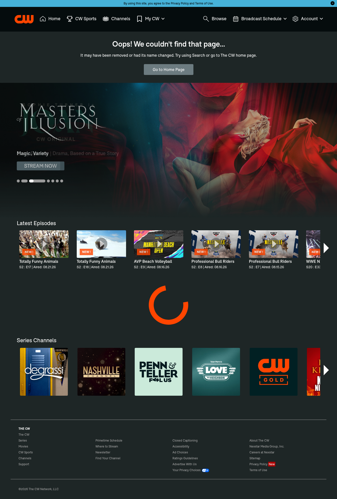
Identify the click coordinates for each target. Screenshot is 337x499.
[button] (326, 248)
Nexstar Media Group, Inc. (266, 446)
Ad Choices (180, 452)
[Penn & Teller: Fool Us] (158, 371)
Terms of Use (204, 3)
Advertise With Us (184, 464)
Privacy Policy (180, 3)
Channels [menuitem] (120, 18)
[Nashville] (101, 371)
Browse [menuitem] (219, 18)
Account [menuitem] (309, 18)
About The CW (259, 440)
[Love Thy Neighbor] (216, 371)
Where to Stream (106, 446)
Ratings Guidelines (185, 458)
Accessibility (180, 446)
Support (24, 464)
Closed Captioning (185, 440)
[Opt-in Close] (333, 3)
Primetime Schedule (108, 440)
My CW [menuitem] (152, 18)
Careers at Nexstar (261, 452)
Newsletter (102, 452)
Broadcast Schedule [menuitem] (261, 18)
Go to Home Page (169, 69)
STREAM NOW (40, 166)
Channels (25, 458)
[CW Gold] (273, 371)
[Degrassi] (44, 371)
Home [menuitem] (54, 18)
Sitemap (254, 458)
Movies (23, 446)
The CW (21, 17)
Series (23, 440)
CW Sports (26, 452)
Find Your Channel (107, 458)
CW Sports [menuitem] (85, 18)
